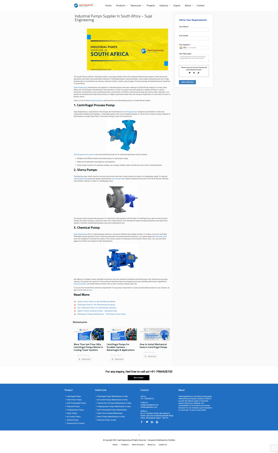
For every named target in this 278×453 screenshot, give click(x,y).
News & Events (138, 445)
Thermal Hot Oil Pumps (75, 423)
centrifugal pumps (130, 112)
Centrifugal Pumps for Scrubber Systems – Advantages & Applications (120, 347)
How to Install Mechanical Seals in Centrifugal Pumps (153, 345)
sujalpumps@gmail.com (149, 405)
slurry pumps (116, 179)
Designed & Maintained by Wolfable (161, 440)
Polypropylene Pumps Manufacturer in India (114, 406)
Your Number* (184, 46)
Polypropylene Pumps (75, 410)
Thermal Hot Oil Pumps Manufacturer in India (114, 403)
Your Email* (183, 36)
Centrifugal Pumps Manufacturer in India (112, 396)
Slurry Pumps (72, 413)
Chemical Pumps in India (106, 420)
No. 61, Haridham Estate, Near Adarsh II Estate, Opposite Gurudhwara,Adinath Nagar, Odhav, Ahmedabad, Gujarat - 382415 (157, 415)
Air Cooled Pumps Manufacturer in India (112, 400)
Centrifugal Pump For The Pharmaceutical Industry (96, 305)
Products (124, 445)
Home (115, 445)
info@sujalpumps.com (149, 407)
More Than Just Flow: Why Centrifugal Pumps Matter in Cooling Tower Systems (88, 347)
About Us (151, 445)
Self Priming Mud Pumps (76, 403)
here (90, 290)
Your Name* (184, 27)
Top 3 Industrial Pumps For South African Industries (96, 308)
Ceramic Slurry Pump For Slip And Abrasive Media (96, 302)
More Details (138, 378)
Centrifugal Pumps (74, 396)
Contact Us (163, 445)
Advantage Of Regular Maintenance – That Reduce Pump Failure (101, 314)
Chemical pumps (80, 284)
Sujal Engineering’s (81, 179)
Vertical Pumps (73, 420)
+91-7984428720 (161, 371)
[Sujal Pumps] (83, 5)
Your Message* (185, 54)
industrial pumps (96, 100)
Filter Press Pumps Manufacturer (110, 413)
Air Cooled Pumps (74, 417)
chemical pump (161, 236)
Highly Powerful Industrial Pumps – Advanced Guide (97, 311)
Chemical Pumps (73, 406)
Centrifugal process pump (83, 154)
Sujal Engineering (80, 87)
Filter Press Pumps (74, 400)
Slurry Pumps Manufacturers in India (111, 417)
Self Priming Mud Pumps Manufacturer (112, 410)
